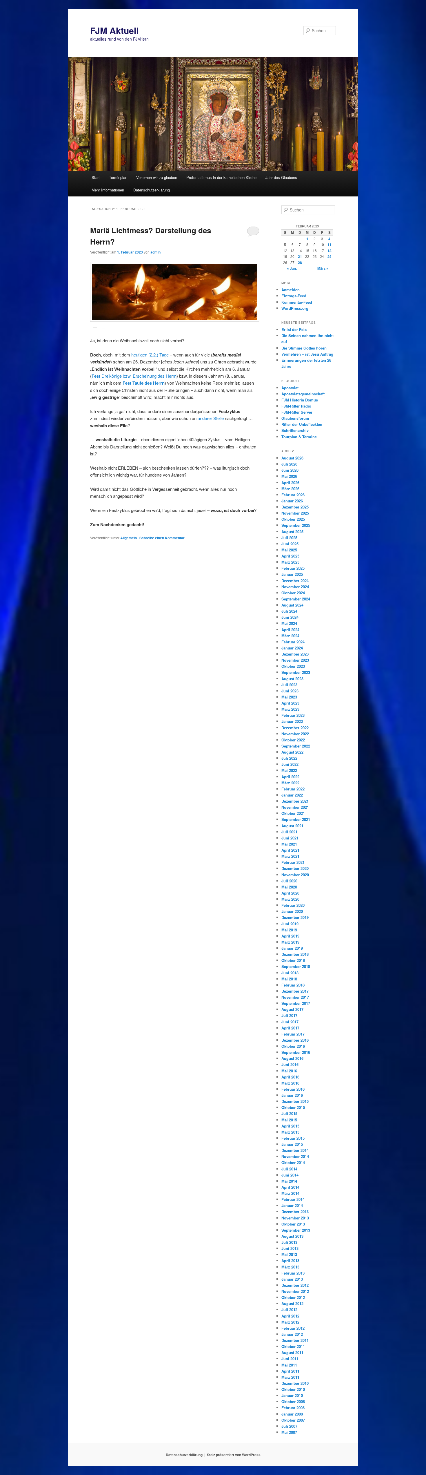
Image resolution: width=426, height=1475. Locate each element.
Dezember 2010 (295, 1383)
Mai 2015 (289, 1120)
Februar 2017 (293, 1034)
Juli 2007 (289, 1426)
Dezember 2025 (295, 507)
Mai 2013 (289, 1254)
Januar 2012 (292, 1334)
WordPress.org (294, 308)
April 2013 (290, 1260)
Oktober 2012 (293, 1297)
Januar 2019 (292, 948)
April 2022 (290, 776)
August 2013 (292, 1236)
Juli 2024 (289, 611)
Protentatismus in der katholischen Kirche (221, 177)
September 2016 (295, 1052)
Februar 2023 (293, 715)
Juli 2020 (289, 881)
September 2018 (295, 966)
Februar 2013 (293, 1273)
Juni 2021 (289, 838)
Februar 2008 (293, 1407)
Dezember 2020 (295, 868)
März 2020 (290, 899)
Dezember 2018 (295, 954)
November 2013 (295, 1218)
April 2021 (290, 850)
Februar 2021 (293, 862)
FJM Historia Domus (299, 400)
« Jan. (292, 268)
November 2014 (295, 1156)
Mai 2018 (289, 979)
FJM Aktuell (114, 30)
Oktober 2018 (293, 960)
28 (300, 262)
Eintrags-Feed (293, 295)
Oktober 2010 (293, 1389)
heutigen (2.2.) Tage (150, 355)
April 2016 (290, 1077)
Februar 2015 (293, 1138)
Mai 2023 (289, 697)
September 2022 (295, 746)
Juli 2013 (289, 1242)
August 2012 (292, 1303)
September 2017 (295, 1003)
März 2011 (290, 1377)
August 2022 (292, 752)
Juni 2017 (289, 1022)
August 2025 (292, 531)
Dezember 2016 (295, 1040)
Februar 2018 (293, 985)
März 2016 (290, 1083)
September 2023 (295, 672)
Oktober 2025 (293, 519)
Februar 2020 (293, 905)
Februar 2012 (293, 1328)
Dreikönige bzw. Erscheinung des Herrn (134, 376)
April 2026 (290, 482)
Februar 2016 (293, 1089)
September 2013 (295, 1230)
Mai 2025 (289, 550)
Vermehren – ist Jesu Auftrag (307, 354)
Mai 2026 (289, 476)
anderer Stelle (211, 418)
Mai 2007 (289, 1432)
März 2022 (290, 783)
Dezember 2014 (295, 1150)
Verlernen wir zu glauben (156, 177)
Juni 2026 (289, 470)
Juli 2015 (289, 1113)
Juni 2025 (289, 543)
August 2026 (292, 458)
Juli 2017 (289, 1015)
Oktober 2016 (293, 1046)
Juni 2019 (289, 923)
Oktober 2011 (293, 1346)
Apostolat (289, 387)
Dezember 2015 (295, 1101)
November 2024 (295, 586)
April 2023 (290, 703)
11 (329, 244)
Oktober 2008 (293, 1401)
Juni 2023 (289, 691)
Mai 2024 (289, 623)
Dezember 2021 (295, 801)
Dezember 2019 (295, 917)
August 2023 (292, 678)
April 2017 (290, 1028)
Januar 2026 (292, 501)
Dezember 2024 (295, 580)
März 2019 (290, 942)
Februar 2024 (293, 642)
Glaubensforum (295, 418)
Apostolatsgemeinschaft (303, 394)
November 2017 (295, 997)
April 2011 (290, 1371)
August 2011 (292, 1352)
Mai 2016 (289, 1071)
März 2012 (290, 1322)
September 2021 (295, 819)
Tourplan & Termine (299, 436)
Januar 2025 (292, 574)
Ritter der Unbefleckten (301, 424)
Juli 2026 (289, 464)
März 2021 (290, 856)
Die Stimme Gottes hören (304, 348)
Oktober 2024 (293, 593)
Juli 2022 (289, 758)
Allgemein (128, 537)
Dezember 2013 (295, 1211)
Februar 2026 (293, 494)
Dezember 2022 (295, 727)
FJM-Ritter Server (296, 412)
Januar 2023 (292, 721)
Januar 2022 (292, 795)
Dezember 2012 (295, 1285)
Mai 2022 (289, 770)
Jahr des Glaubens (281, 177)
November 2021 (295, 807)
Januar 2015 (292, 1144)
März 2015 (290, 1132)
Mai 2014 (289, 1181)
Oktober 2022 (293, 740)
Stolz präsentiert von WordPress (234, 1454)
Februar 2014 (293, 1199)
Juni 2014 (289, 1175)
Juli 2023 (289, 684)
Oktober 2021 (293, 813)
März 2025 (290, 562)
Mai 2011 (289, 1365)
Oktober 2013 (293, 1224)
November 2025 (295, 513)
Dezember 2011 (295, 1340)
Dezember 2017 (295, 991)
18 (329, 250)
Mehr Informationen (108, 190)
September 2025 (295, 525)
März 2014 (290, 1193)
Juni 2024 (289, 617)
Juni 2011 (289, 1358)
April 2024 (290, 629)
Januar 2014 (292, 1205)
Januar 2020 (292, 911)
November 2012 (295, 1291)
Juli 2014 (289, 1169)
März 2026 (290, 488)
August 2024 (292, 605)
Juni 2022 (289, 764)
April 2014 (290, 1187)
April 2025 (290, 556)
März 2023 (290, 709)
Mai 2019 (289, 930)
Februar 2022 (293, 789)
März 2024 (290, 635)
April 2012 (290, 1316)
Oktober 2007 (293, 1420)
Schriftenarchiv (295, 430)
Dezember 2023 (295, 654)
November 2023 (295, 660)
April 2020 (290, 893)
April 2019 (290, 936)
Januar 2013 (292, 1279)
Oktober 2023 (293, 666)
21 (300, 256)
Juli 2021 (289, 832)
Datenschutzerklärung (151, 190)
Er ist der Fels (294, 329)
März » (322, 268)
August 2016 (292, 1058)
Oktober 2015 (293, 1107)
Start (96, 177)
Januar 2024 (292, 648)
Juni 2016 (289, 1064)
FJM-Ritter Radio (296, 406)
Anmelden (290, 289)
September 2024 (295, 599)
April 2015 (290, 1126)
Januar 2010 (292, 1395)
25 (329, 256)
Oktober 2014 (293, 1162)
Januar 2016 (292, 1095)
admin (155, 252)
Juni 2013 (289, 1248)
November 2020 (295, 874)
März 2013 (290, 1267)
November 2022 (295, 733)
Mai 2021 (289, 844)
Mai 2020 (289, 887)
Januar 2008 (292, 1414)
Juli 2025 (289, 537)
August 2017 (292, 1009)
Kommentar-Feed (296, 302)
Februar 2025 (293, 568)
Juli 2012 (289, 1309)
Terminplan (118, 177)
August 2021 (292, 825)
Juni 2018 (289, 973)
